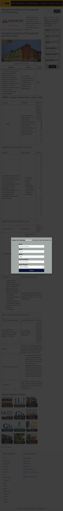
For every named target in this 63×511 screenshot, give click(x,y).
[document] (31, 255)
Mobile (21, 254)
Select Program (23, 264)
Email (20, 249)
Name (20, 244)
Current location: (24, 259)
